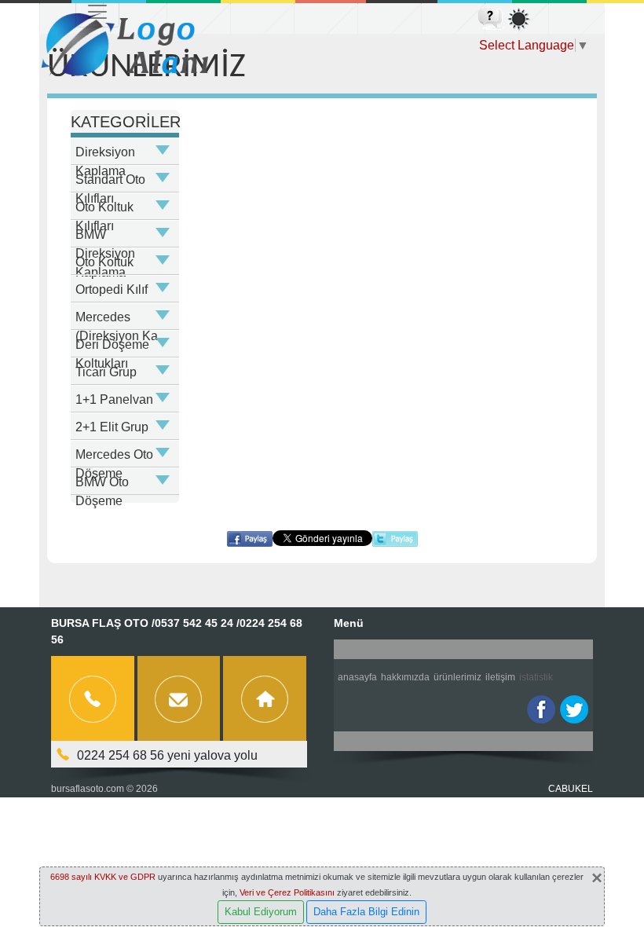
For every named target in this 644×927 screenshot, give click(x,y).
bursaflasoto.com (87, 788)
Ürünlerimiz (457, 677)
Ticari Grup (106, 372)
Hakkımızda (405, 677)
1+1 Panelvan (114, 399)
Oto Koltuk (104, 262)
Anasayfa (357, 677)
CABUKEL (570, 788)
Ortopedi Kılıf (111, 289)
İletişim (500, 677)
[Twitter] (574, 709)
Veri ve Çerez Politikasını (287, 892)
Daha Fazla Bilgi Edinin (366, 912)
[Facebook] (541, 709)
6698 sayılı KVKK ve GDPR (103, 876)
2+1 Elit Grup (111, 427)
